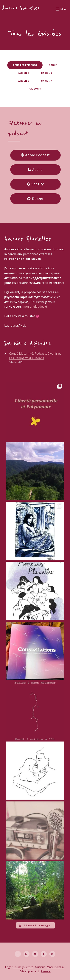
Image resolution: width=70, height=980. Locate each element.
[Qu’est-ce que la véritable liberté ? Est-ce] (35, 411)
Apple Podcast (37, 155)
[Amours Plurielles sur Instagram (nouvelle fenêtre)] (26, 954)
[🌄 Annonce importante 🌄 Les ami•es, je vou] (35, 890)
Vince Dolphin (55, 967)
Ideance (46, 971)
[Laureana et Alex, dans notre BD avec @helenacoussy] (35, 771)
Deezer (37, 198)
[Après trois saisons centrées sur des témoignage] (35, 830)
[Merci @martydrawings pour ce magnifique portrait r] (35, 531)
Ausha (37, 169)
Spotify (37, 184)
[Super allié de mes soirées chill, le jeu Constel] (35, 651)
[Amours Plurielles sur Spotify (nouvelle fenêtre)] (35, 954)
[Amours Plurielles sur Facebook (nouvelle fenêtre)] (18, 954)
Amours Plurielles (21, 8)
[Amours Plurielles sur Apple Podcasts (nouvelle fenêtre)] (52, 954)
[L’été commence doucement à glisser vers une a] (35, 471)
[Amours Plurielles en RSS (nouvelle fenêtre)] (44, 954)
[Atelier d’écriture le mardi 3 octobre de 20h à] (35, 711)
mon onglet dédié (34, 306)
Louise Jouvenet (23, 967)
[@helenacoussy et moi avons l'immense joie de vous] (35, 591)
